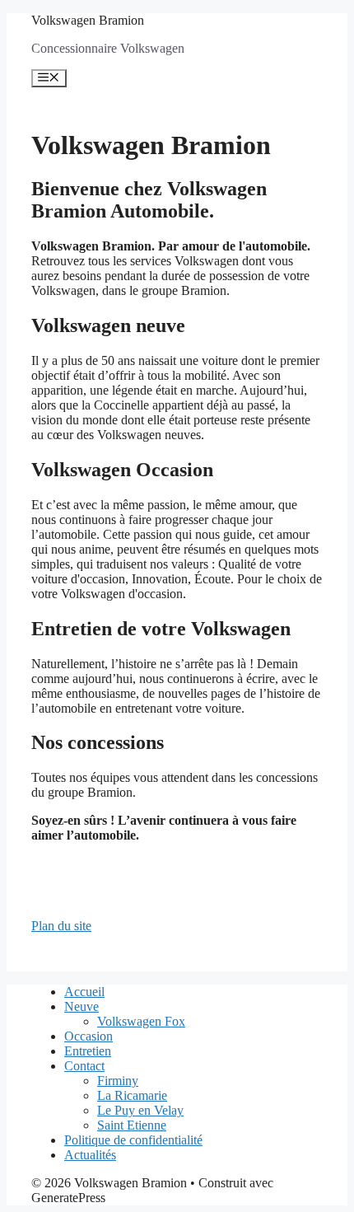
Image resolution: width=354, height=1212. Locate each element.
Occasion (88, 1036)
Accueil (84, 992)
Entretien (87, 1051)
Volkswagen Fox (141, 1021)
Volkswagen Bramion (87, 20)
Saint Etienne (131, 1125)
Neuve (81, 1006)
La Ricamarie (132, 1095)
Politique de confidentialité (133, 1140)
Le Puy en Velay (140, 1110)
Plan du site (61, 926)
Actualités (90, 1155)
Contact (84, 1066)
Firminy (117, 1081)
